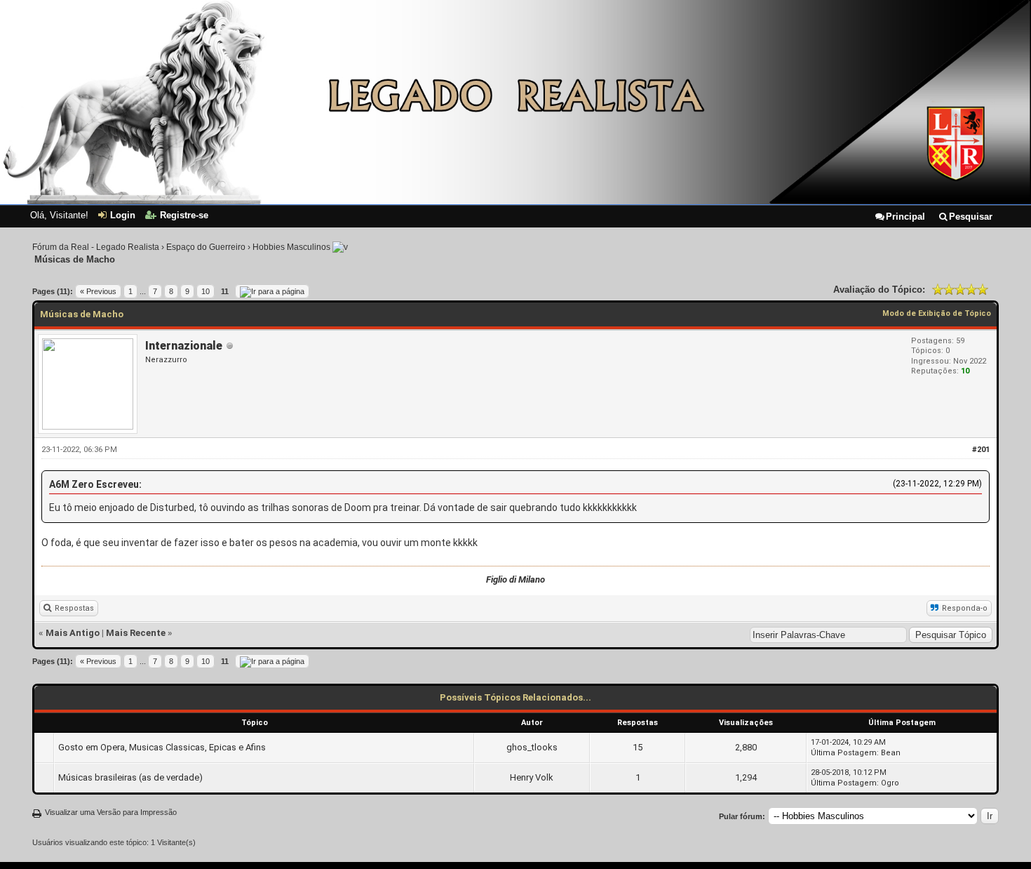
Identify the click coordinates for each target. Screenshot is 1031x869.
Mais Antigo (73, 633)
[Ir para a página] (272, 291)
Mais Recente (136, 633)
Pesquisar (970, 216)
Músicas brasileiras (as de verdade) (130, 777)
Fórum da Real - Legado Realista (95, 247)
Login (122, 215)
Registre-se (184, 215)
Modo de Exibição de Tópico (936, 313)
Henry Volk (531, 777)
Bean (891, 752)
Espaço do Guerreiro (205, 247)
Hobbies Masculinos (291, 247)
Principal (905, 216)
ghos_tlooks (532, 747)
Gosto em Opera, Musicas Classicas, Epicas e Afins (162, 747)
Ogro (890, 783)
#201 (981, 449)
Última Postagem (844, 752)
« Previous (98, 291)
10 (205, 291)
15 (637, 747)
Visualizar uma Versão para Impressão (111, 812)
